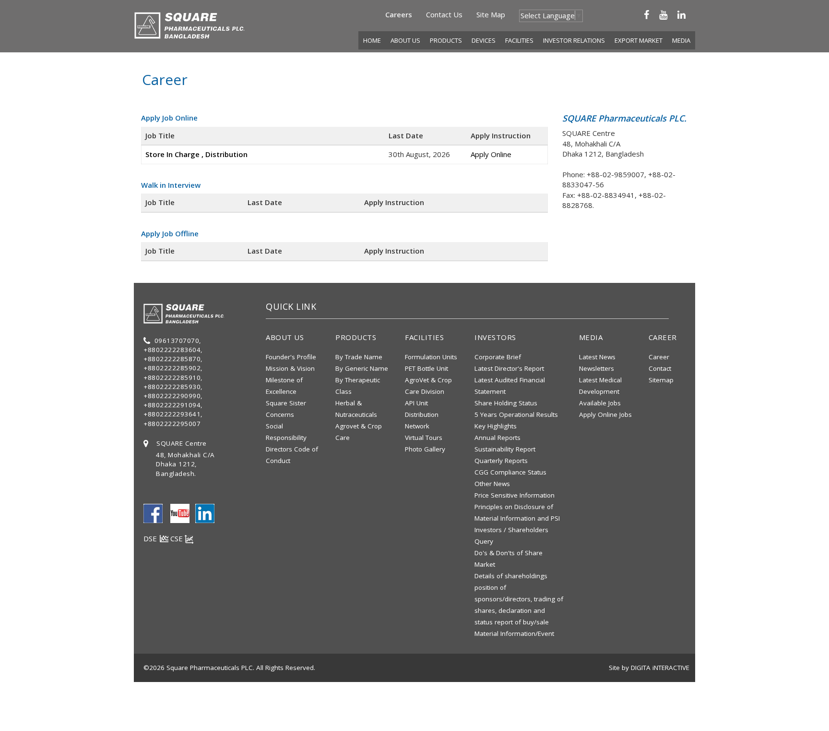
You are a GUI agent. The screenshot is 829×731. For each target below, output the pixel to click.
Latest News (597, 357)
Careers (398, 14)
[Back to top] (812, 714)
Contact (660, 368)
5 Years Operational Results (516, 414)
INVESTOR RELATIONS (574, 40)
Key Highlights (495, 426)
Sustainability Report (504, 449)
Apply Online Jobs (605, 414)
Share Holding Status (505, 403)
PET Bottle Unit (426, 368)
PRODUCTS (446, 40)
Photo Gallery (425, 449)
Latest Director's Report (509, 368)
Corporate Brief (497, 357)
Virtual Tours (423, 437)
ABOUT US (405, 40)
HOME (372, 40)
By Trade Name (358, 357)
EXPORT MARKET (639, 40)
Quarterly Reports (501, 460)
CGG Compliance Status (510, 472)
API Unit (416, 403)
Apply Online (491, 154)
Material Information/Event (514, 633)
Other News (492, 483)
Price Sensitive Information (514, 495)
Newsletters (596, 368)
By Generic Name (361, 368)
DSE (151, 538)
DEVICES (484, 40)
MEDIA (681, 40)
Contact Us (444, 14)
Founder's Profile (291, 357)
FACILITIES (519, 40)
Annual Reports (497, 437)
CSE (177, 538)
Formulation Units (431, 357)
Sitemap (661, 380)
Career (659, 357)
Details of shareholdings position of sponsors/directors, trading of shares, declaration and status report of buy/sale (518, 599)
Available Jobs (600, 403)
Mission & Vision (290, 368)
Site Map (490, 14)
